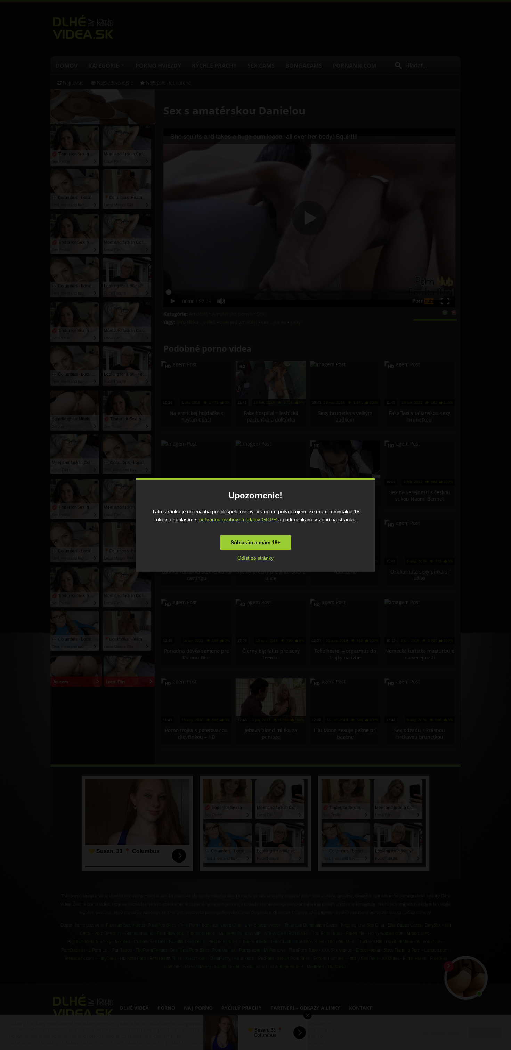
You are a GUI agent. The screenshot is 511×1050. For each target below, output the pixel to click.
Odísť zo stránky (255, 558)
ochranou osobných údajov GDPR (238, 519)
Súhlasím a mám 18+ (255, 542)
